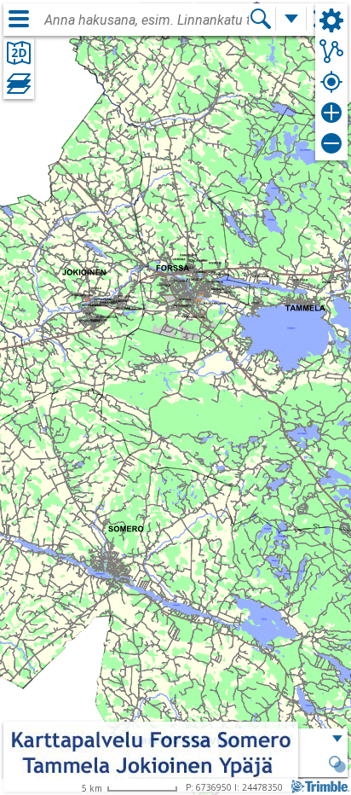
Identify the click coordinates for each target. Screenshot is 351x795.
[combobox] (146, 20)
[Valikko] (18, 18)
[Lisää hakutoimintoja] (291, 18)
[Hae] (260, 18)
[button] (337, 766)
